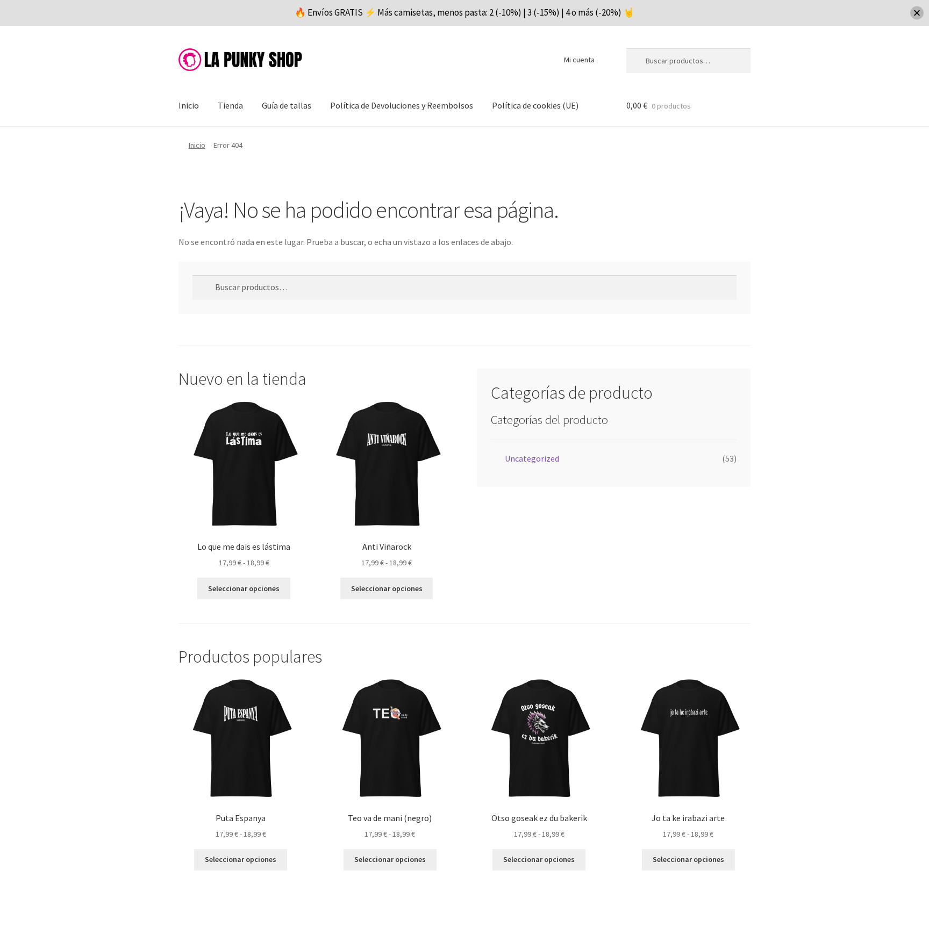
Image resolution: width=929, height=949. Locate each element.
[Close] (917, 12)
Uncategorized (532, 458)
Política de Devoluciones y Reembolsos (401, 105)
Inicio (188, 105)
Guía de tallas (286, 105)
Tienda (230, 105)
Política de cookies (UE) (535, 105)
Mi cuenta (579, 59)
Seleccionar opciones (244, 588)
